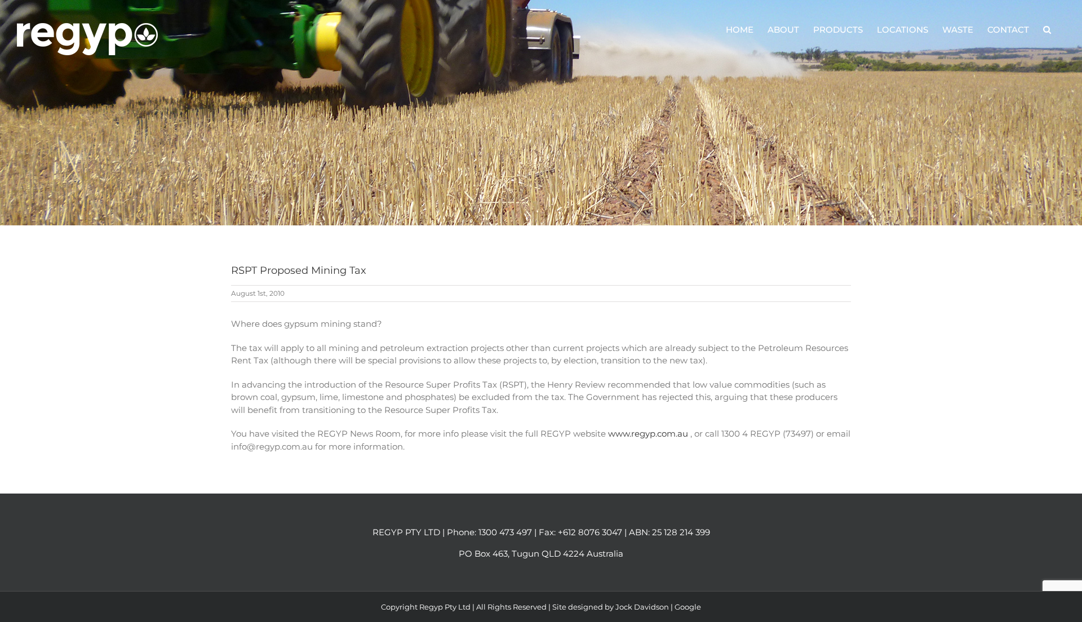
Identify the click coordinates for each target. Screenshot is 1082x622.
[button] (1047, 29)
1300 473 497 (505, 532)
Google (688, 606)
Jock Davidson (642, 606)
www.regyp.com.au (649, 433)
